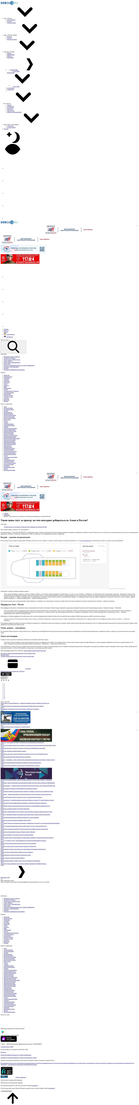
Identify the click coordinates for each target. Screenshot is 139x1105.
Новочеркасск (8, 445)
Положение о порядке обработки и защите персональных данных (19, 1057)
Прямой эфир (10, 54)
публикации (10, 106)
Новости (9, 56)
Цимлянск (6, 466)
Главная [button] (6, 329)
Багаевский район (9, 409)
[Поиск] (13, 347)
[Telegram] (8, 680)
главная (9, 53)
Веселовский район (9, 416)
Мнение (6, 401)
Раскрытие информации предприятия (14, 369)
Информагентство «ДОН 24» (12, 356)
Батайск (6, 411)
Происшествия (8, 376)
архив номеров (11, 20)
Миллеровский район (10, 440)
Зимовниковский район (10, 428)
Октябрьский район (9, 448)
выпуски (9, 36)
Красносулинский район (10, 435)
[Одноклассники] (4, 680)
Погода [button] (6, 332)
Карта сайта (7, 364)
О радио (9, 38)
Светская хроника (9, 392)
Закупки (6, 368)
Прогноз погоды (8, 395)
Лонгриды (10, 109)
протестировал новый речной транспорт (35, 650)
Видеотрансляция (12, 39)
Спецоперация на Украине (11, 391)
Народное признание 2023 (14, 112)
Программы (10, 57)
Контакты (3, 1052)
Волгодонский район (10, 418)
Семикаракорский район (10, 457)
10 (4, 697)
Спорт (5, 384)
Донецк (6, 422)
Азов (5, 406)
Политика (6, 381)
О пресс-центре (11, 127)
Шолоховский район (9, 470)
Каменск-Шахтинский (10, 431)
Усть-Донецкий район (10, 463)
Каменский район (9, 432)
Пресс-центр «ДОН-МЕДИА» (12, 362)
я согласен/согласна (6, 1091)
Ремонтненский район (10, 454)
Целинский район (9, 464)
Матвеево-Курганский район (12, 438)
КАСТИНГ (17, 71)
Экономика (7, 378)
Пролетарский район (9, 453)
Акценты (6, 398)
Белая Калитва (8, 412)
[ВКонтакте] (2, 680)
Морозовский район (9, 441)
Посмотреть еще (5, 877)
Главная (6, 513)
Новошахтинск (8, 447)
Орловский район (9, 450)
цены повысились (86, 540)
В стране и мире (8, 397)
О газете (9, 21)
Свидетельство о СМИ (7, 1046)
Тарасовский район (9, 460)
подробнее (34, 1085)
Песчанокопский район (10, 451)
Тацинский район (9, 461)
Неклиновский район (10, 444)
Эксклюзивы (7, 394)
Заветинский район (9, 425)
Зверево (6, 427)
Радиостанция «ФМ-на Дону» (12, 359)
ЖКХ (5, 386)
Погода (6, 389)
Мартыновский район (10, 437)
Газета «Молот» (8, 361)
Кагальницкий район (10, 429)
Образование (7, 388)
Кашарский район (9, 434)
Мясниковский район (10, 442)
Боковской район (8, 414)
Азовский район (8, 408)
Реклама (6, 129)
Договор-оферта (11, 22)
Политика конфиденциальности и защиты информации (19, 365)
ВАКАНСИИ (14, 70)
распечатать (4, 677)
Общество (6, 375)
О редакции (10, 108)
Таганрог (6, 458)
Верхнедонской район (10, 415)
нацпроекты (9, 337)
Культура (6, 385)
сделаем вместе (10, 334)
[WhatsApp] (6, 680)
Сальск (6, 455)
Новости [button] (6, 330)
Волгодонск (7, 419)
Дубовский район (9, 424)
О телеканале (10, 88)
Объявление (10, 89)
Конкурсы (6, 399)
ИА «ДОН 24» (21, 671)
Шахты (6, 468)
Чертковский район (9, 467)
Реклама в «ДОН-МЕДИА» (11, 367)
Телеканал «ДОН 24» (10, 358)
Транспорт (7, 382)
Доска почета (10, 110)
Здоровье (6, 379)
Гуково (6, 421)
